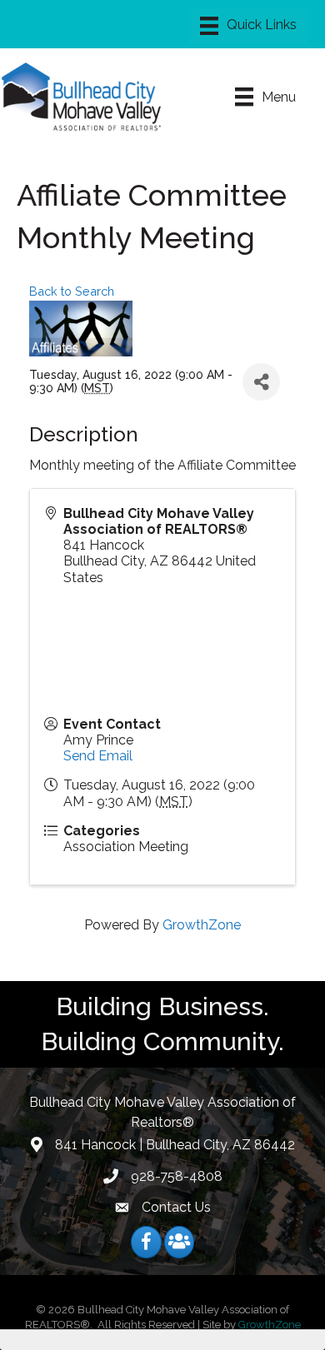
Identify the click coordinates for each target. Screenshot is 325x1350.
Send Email (97, 756)
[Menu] (248, 25)
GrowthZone (201, 925)
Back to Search (71, 291)
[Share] (261, 382)
